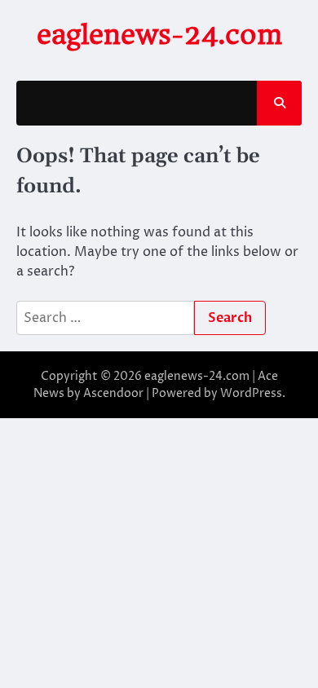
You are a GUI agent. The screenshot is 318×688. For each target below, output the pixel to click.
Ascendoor (113, 393)
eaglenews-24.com (159, 35)
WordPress (251, 393)
